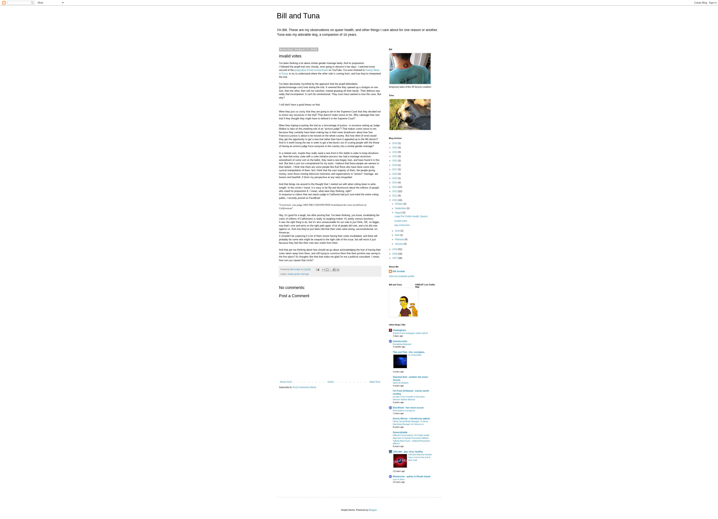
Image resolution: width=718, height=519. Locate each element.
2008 (395, 253)
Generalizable (400, 432)
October (399, 204)
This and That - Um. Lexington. (409, 352)
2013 (395, 187)
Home (331, 382)
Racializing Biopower (402, 344)
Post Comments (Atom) (304, 387)
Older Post (374, 382)
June (398, 230)
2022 (395, 156)
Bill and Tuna (298, 16)
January (399, 244)
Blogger (373, 510)
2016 (395, 174)
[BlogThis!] (327, 270)
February (400, 239)
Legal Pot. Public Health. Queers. (411, 216)
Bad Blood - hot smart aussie (408, 407)
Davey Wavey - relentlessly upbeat (411, 418)
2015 (395, 178)
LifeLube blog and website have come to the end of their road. (420, 457)
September (401, 208)
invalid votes (401, 221)
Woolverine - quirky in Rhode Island (411, 476)
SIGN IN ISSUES (400, 383)
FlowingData (399, 330)
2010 (395, 200)
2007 (395, 258)
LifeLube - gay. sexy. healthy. (408, 451)
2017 (395, 169)
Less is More (399, 479)
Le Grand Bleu (414, 355)
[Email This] (324, 270)
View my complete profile (401, 276)
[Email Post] (317, 269)
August (399, 212)
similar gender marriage (298, 274)
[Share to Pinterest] (338, 270)
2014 (395, 182)
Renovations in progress (404, 410)
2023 (395, 152)
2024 (395, 147)
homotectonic (400, 341)
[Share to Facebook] (334, 270)
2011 (395, 195)
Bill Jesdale (399, 271)
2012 (395, 191)
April (397, 235)
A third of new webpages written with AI (410, 333)
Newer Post (286, 382)
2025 (395, 143)
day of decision (402, 225)
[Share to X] (331, 270)
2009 (395, 249)
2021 (395, 160)
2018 (395, 165)
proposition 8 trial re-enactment (311, 70)
